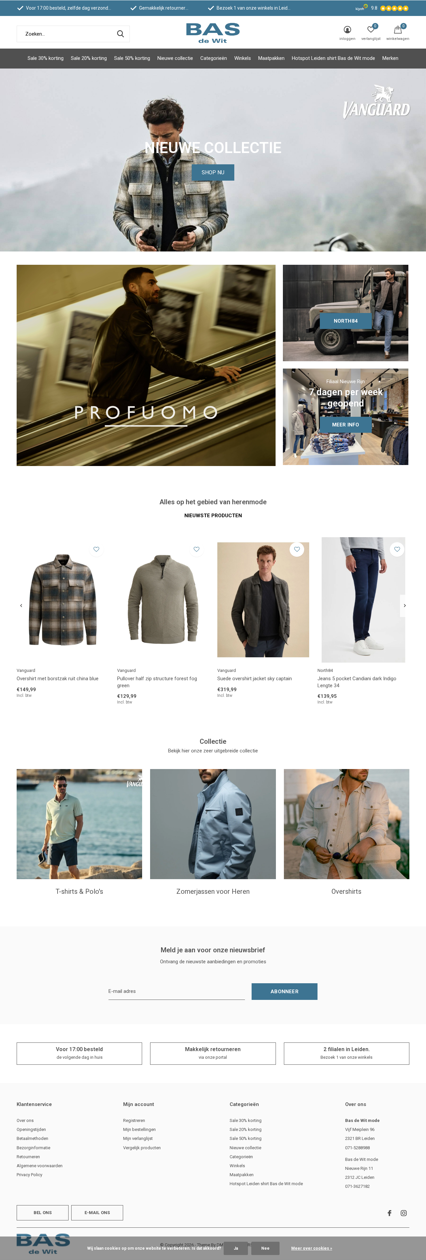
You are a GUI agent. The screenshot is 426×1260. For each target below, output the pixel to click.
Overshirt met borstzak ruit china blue (58, 679)
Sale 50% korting (132, 58)
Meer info (345, 425)
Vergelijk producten (142, 1147)
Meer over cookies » (311, 1248)
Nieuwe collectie (175, 58)
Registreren (134, 1120)
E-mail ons (97, 1212)
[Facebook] (389, 1213)
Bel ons (43, 1212)
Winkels (242, 58)
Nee (265, 1248)
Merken (390, 58)
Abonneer (285, 992)
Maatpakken (271, 58)
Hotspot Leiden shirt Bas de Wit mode (333, 58)
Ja (236, 1248)
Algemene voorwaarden (40, 1165)
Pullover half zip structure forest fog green (157, 682)
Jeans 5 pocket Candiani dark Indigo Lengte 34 (357, 682)
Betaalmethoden (32, 1138)
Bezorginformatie (33, 1147)
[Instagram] (404, 1213)
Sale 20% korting (89, 58)
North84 (346, 321)
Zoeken (120, 34)
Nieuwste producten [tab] (213, 516)
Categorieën (213, 58)
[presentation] (21, 606)
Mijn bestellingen (139, 1129)
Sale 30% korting (46, 58)
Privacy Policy (29, 1174)
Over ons (25, 1120)
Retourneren (28, 1156)
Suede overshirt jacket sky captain (254, 679)
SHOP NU (213, 172)
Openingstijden (31, 1129)
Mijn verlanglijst (138, 1138)
